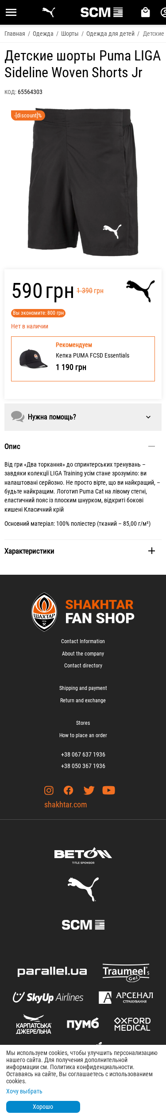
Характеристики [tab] (29, 550)
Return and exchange (83, 700)
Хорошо (43, 1106)
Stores (83, 723)
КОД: (10, 92)
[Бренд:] (140, 291)
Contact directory (83, 666)
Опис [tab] (12, 446)
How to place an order (83, 735)
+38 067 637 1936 (83, 754)
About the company (83, 654)
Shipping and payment (83, 688)
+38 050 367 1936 (83, 765)
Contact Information (83, 641)
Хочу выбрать (24, 1091)
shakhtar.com (65, 804)
